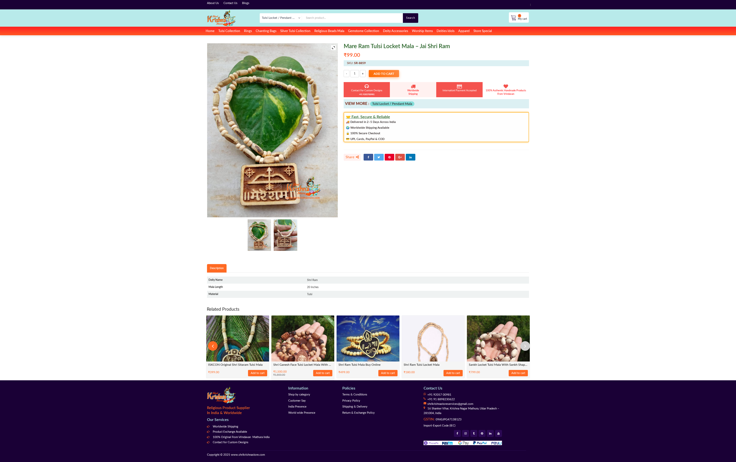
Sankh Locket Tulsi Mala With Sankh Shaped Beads (498, 364)
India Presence (297, 406)
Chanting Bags (266, 31)
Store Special (482, 31)
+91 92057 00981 (439, 394)
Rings (248, 31)
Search (410, 17)
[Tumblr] (473, 433)
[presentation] (213, 346)
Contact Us (230, 3)
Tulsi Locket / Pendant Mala (392, 103)
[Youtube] (498, 433)
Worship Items (422, 31)
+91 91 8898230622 (441, 399)
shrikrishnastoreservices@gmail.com (450, 404)
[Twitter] (379, 157)
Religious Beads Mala (329, 31)
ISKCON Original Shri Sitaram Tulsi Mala (235, 364)
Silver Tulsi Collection (295, 31)
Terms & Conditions (354, 394)
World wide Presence (301, 412)
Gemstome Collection (363, 31)
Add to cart (384, 73)
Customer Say (297, 400)
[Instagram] (465, 433)
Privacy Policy (351, 400)
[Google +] (400, 157)
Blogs (245, 3)
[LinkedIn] (410, 157)
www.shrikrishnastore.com (248, 454)
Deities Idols (445, 31)
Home (210, 31)
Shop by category (299, 394)
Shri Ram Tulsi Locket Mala (421, 364)
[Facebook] (368, 157)
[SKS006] (259, 235)
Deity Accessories (395, 31)
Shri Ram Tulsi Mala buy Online (359, 364)
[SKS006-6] (285, 235)
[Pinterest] (389, 157)
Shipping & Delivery (354, 406)
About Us (213, 3)
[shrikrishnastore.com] (221, 17)
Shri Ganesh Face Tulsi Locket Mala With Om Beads (302, 364)
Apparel (464, 31)
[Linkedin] (490, 433)
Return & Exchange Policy (358, 412)
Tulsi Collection (229, 31)
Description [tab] (217, 268)
